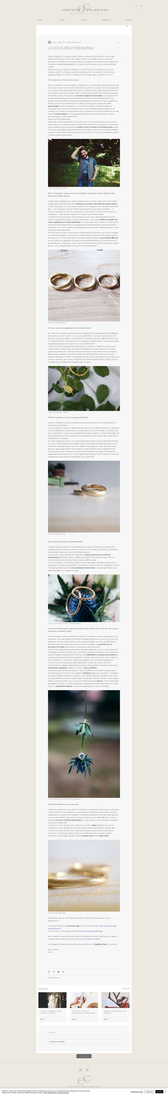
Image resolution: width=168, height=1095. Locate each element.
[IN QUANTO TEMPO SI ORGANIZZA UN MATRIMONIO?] (84, 1000)
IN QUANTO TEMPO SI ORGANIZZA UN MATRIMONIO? (83, 1012)
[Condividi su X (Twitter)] (54, 972)
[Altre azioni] (119, 42)
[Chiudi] (165, 1091)
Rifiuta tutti (149, 1092)
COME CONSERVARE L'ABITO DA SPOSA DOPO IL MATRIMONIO (51, 1012)
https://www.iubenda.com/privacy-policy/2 (56, 1093)
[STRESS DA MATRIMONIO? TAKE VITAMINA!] (116, 1000)
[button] (127, 26)
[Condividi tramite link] (63, 972)
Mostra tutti (126, 988)
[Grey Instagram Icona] (80, 1070)
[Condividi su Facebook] (49, 972)
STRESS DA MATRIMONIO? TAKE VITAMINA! (115, 1012)
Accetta (159, 1092)
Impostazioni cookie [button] (137, 1092)
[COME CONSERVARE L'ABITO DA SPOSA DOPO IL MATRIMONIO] (52, 1000)
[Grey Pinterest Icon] (87, 1070)
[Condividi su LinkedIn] (58, 972)
